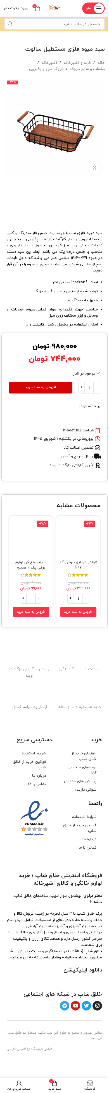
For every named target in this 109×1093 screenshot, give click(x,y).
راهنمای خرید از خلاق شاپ (83, 756)
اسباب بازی (75, 932)
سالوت (85, 406)
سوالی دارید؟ (85, 789)
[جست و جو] (10, 24)
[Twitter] (86, 1006)
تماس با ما (37, 784)
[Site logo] (54, 8)
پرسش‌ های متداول (80, 781)
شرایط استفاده (34, 753)
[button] (78, 612)
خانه (101, 62)
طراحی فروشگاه (41, 1049)
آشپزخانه (49, 62)
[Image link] (86, 981)
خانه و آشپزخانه (77, 62)
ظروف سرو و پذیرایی (46, 69)
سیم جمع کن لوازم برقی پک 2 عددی (30, 565)
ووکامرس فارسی (18, 1049)
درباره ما (39, 775)
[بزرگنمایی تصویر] (94, 168)
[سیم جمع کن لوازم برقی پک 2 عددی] (31, 538)
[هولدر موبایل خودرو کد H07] (78, 538)
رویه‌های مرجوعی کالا (81, 770)
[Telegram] (64, 1006)
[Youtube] (75, 1006)
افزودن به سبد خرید (40, 387)
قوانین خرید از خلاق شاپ (29, 764)
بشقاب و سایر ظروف (87, 69)
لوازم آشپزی (79, 926)
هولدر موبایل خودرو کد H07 (78, 565)
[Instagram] (97, 1006)
